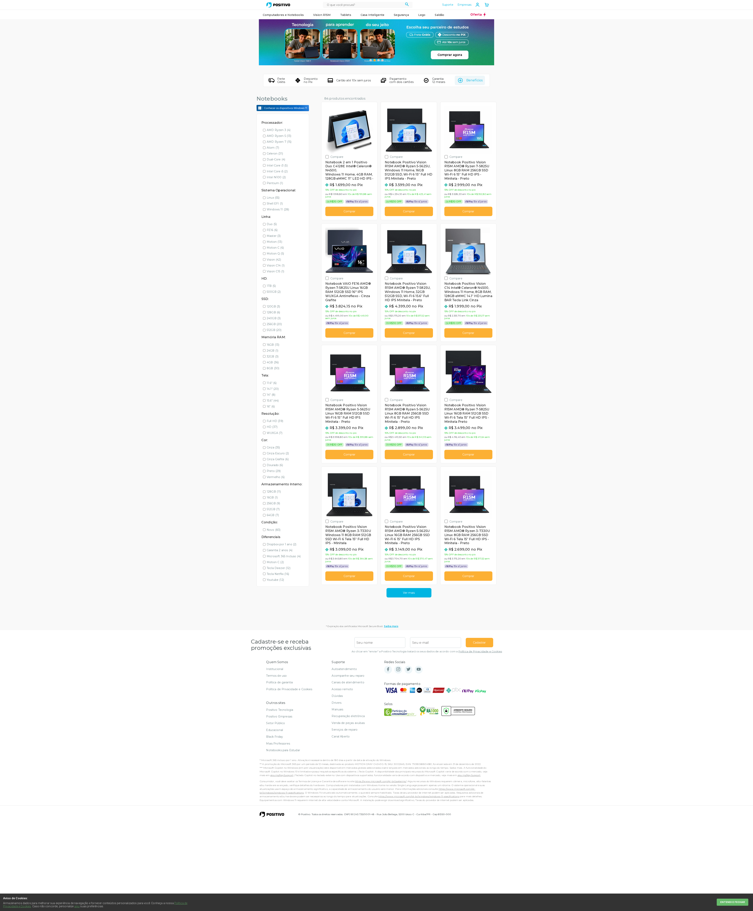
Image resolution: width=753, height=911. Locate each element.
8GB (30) (273, 368)
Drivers (336, 703)
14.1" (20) (273, 389)
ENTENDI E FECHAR (732, 902)
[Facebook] (388, 669)
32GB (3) (272, 356)
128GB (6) (273, 312)
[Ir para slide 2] (374, 60)
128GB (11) (274, 491)
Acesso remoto (342, 689)
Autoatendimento (344, 669)
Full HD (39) (275, 421)
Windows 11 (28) (278, 209)
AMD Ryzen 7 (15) (279, 142)
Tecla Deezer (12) (278, 568)
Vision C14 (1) (276, 265)
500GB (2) (274, 292)
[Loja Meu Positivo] (278, 4)
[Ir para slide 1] (370, 60)
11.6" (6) (271, 383)
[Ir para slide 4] (382, 60)
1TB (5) (271, 286)
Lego (422, 15)
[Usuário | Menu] (477, 5)
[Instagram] (398, 669)
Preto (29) (274, 471)
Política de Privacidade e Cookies (480, 651)
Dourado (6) (275, 465)
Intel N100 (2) (276, 177)
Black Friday (274, 736)
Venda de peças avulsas (348, 723)
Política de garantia (279, 682)
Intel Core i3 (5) (277, 165)
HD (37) (272, 427)
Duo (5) (272, 224)
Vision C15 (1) (275, 271)
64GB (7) (273, 515)
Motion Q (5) (275, 253)
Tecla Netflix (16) (278, 574)
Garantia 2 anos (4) (279, 550)
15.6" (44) (273, 400)
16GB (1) (272, 497)
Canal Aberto (341, 736)
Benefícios (474, 80)
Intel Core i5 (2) (277, 171)
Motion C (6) (275, 247)
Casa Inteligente (373, 15)
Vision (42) (274, 259)
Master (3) (274, 236)
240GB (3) (274, 318)
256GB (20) (274, 324)
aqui (77, 906)
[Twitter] (408, 669)
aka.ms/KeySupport (281, 775)
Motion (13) (274, 242)
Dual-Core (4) (276, 159)
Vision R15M (322, 15)
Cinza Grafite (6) (278, 459)
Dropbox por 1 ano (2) (281, 544)
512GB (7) (273, 509)
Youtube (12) (275, 580)
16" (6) (271, 406)
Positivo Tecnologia (279, 710)
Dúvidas (337, 696)
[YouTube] (419, 669)
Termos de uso (276, 675)
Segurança (401, 15)
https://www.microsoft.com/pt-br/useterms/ (380, 781)
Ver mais (409, 593)
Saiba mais (391, 626)
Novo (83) (273, 530)
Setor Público (275, 723)
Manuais (337, 709)
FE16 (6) (272, 230)
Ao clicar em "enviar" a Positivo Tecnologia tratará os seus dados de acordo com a (427, 651)
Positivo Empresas (279, 716)
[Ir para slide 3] (378, 60)
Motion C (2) (275, 562)
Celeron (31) (275, 153)
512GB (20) (274, 330)
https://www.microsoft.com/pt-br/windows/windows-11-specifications (418, 796)
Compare (336, 156)
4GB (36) (273, 362)
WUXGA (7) (274, 433)
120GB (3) (273, 306)
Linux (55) (273, 197)
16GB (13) (273, 344)
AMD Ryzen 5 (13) (279, 136)
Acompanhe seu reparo (348, 675)
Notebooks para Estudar (283, 750)
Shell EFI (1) (275, 203)
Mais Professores (278, 743)
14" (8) (271, 394)
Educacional (274, 730)
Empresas (464, 4)
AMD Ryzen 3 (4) (278, 130)
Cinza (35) (273, 447)
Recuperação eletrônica (348, 716)
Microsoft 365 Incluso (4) (284, 556)
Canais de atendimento (348, 682)
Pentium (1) (275, 183)
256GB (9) (273, 503)
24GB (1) (272, 350)
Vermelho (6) (276, 477)
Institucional (274, 669)
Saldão (439, 15)
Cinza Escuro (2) (278, 453)
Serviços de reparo (344, 729)
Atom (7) (273, 147)
